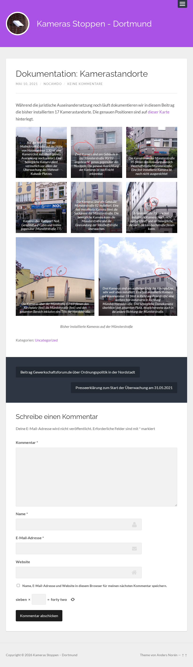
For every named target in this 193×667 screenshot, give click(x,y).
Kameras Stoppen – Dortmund (55, 655)
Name (22, 513)
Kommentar (27, 442)
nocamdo (53, 84)
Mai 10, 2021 (27, 84)
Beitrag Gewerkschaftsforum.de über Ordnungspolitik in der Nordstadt (77, 372)
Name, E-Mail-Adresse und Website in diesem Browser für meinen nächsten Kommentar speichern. (94, 586)
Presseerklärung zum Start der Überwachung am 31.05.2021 (124, 387)
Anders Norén (167, 655)
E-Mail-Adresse (30, 537)
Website (23, 561)
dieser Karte (158, 111)
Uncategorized (46, 340)
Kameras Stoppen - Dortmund (94, 23)
